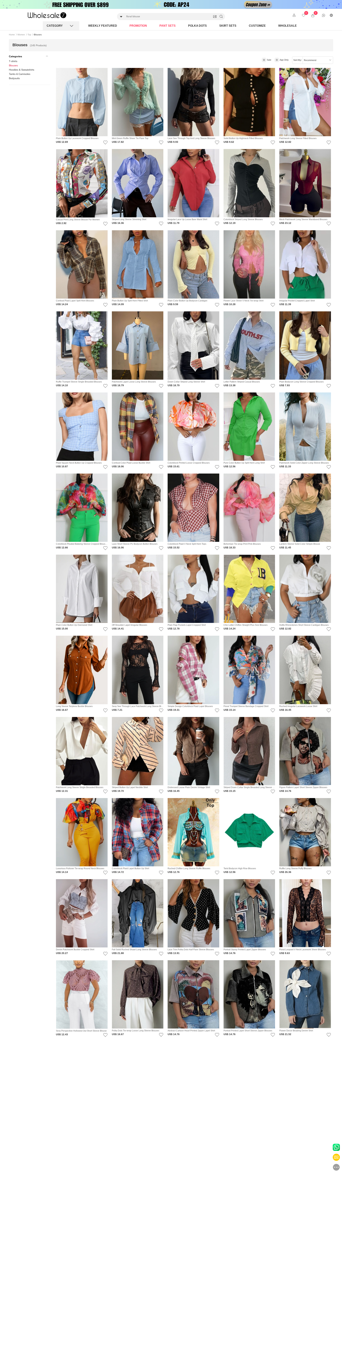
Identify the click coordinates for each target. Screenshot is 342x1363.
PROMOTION (138, 25)
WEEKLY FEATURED (102, 25)
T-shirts (13, 61)
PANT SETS (167, 25)
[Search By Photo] (214, 16)
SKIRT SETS (227, 25)
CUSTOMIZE (257, 25)
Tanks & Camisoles (19, 74)
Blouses (13, 65)
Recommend (310, 60)
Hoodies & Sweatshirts (21, 69)
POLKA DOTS (197, 25)
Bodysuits (14, 78)
